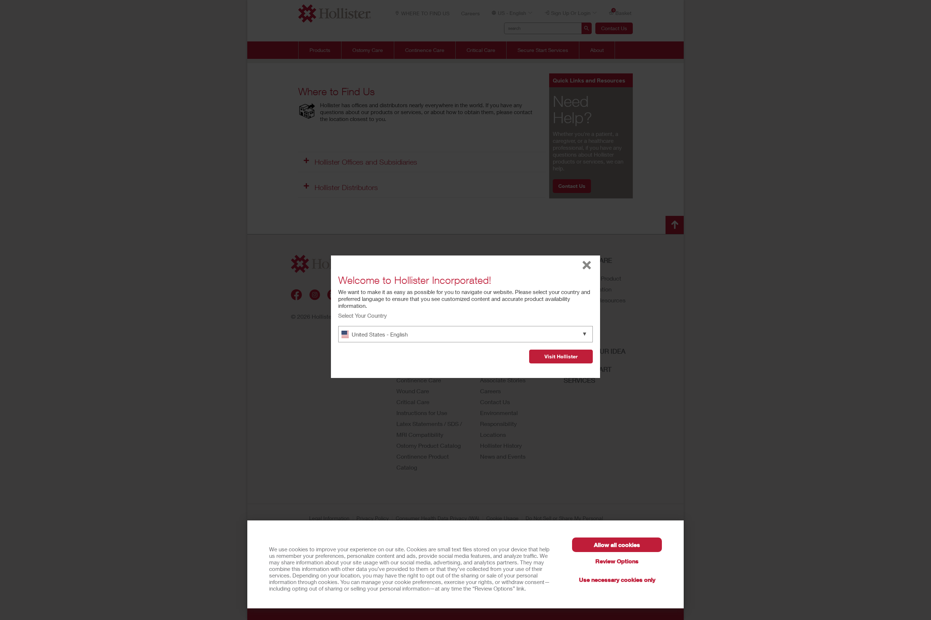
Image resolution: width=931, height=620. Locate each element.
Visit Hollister (561, 356)
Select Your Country (362, 315)
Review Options (617, 560)
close (587, 265)
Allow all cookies (617, 544)
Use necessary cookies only (617, 579)
